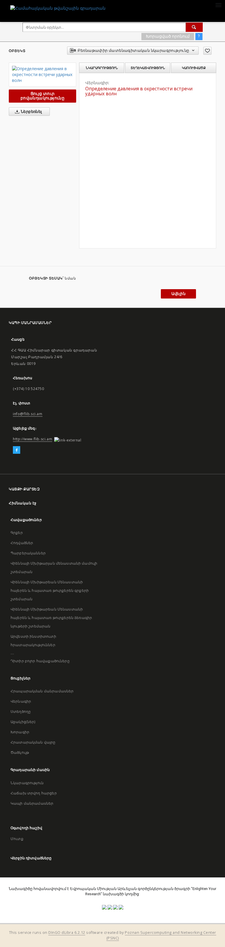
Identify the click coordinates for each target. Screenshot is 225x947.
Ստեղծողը (21, 711)
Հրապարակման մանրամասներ (42, 691)
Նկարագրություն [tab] (102, 68)
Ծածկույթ (20, 752)
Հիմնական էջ (23, 503)
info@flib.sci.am (27, 413)
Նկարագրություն (27, 782)
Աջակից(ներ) (23, 721)
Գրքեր (17, 532)
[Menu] (218, 4)
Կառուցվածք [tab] (194, 68)
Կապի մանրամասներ (32, 803)
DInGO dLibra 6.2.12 (66, 932)
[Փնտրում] (194, 27)
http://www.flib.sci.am (32, 439)
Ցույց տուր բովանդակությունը (42, 95)
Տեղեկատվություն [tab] (148, 68)
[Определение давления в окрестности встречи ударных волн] (42, 74)
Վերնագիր (21, 701)
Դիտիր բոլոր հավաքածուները (40, 660)
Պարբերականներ (28, 553)
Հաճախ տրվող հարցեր (34, 793)
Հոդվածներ (22, 542)
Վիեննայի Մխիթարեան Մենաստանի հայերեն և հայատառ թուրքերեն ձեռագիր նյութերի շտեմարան (51, 618)
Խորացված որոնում (168, 36)
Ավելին (178, 293)
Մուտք (17, 838)
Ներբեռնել (31, 111)
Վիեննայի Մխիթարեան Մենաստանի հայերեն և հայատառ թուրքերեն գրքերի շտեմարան (50, 590)
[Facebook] (16, 450)
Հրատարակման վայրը (33, 742)
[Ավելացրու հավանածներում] (207, 51)
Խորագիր (20, 731)
